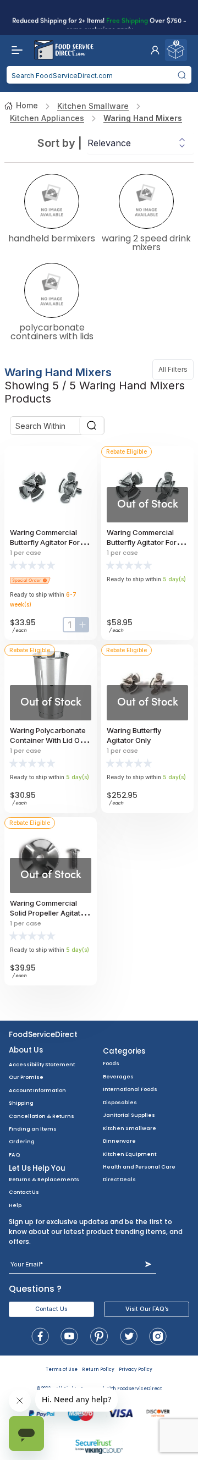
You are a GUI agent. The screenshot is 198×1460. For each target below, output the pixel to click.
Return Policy (98, 1370)
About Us (26, 1050)
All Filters (176, 369)
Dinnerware (119, 1140)
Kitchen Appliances (47, 118)
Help (15, 1205)
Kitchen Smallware (93, 106)
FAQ (14, 1154)
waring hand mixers (142, 118)
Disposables (120, 1102)
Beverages (118, 1076)
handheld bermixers (51, 237)
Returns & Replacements (44, 1179)
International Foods (130, 1089)
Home (27, 105)
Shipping (21, 1102)
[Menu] (14, 50)
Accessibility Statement (42, 1064)
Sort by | (59, 143)
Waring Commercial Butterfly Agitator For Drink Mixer (45, 542)
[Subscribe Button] (148, 1264)
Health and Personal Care (139, 1166)
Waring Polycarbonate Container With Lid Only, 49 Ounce (50, 740)
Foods (111, 1063)
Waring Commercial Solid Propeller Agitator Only (48, 913)
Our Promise (26, 1077)
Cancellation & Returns (41, 1116)
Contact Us (24, 1191)
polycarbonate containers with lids (52, 331)
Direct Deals (119, 1179)
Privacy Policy (135, 1370)
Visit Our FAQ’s (146, 1309)
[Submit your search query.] (182, 74)
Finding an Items (33, 1128)
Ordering (22, 1141)
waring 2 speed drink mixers (146, 242)
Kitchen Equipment (129, 1154)
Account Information (37, 1090)
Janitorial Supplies (129, 1115)
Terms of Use (62, 1370)
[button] (155, 50)
